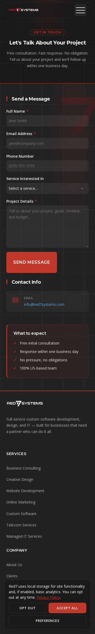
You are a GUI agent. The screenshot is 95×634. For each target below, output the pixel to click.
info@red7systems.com (44, 304)
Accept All (67, 608)
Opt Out (27, 608)
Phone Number (20, 156)
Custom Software (21, 513)
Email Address (21, 133)
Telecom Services (21, 524)
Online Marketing (20, 502)
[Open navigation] (80, 10)
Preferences (48, 620)
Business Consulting (23, 468)
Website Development (25, 490)
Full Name (17, 111)
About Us (14, 564)
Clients (12, 575)
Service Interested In (25, 178)
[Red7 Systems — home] (23, 10)
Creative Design (19, 479)
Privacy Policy (48, 597)
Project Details (21, 201)
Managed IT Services (24, 536)
